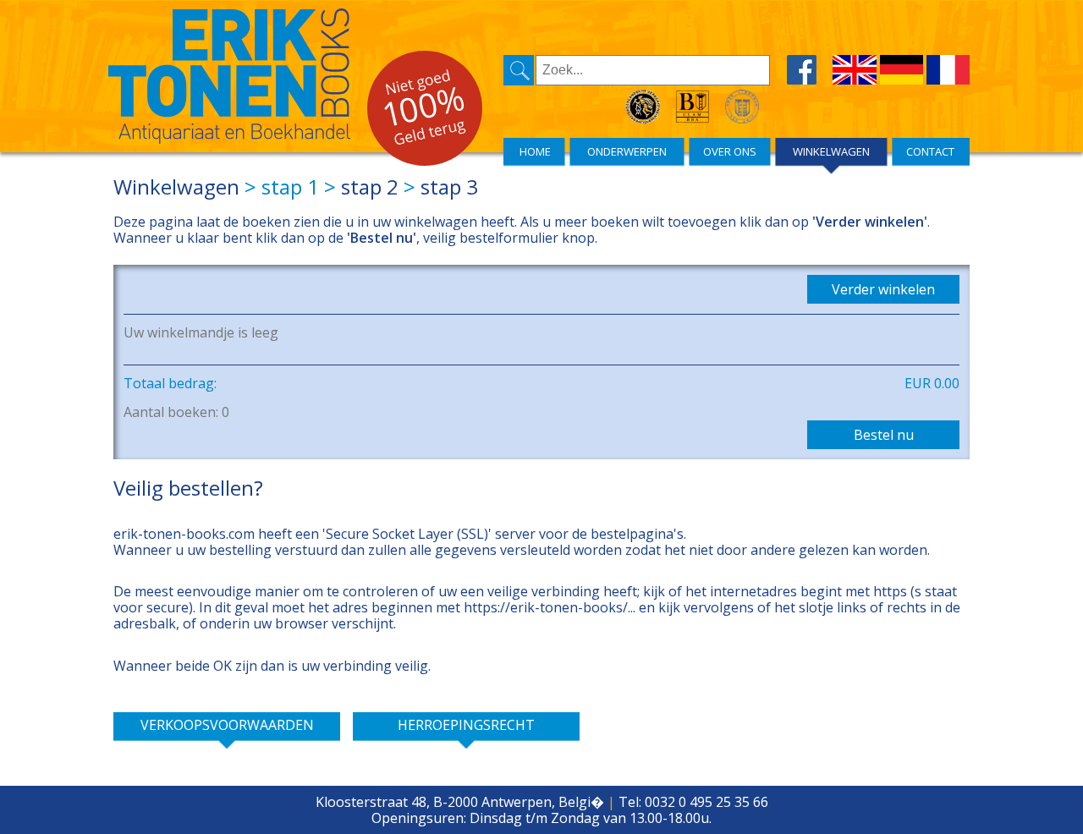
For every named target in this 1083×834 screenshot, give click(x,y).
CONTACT (930, 151)
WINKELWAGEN (831, 151)
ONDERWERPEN (627, 151)
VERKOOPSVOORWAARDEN (227, 725)
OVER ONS (729, 151)
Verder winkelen (883, 289)
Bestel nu (884, 434)
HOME (535, 151)
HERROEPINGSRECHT (466, 725)
